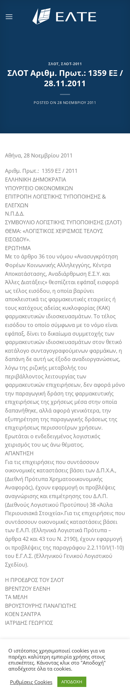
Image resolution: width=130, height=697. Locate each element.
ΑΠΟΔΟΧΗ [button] (71, 682)
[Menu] (9, 16)
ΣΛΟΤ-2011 (71, 63)
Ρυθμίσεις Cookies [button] (31, 682)
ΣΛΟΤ (53, 63)
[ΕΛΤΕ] (65, 16)
